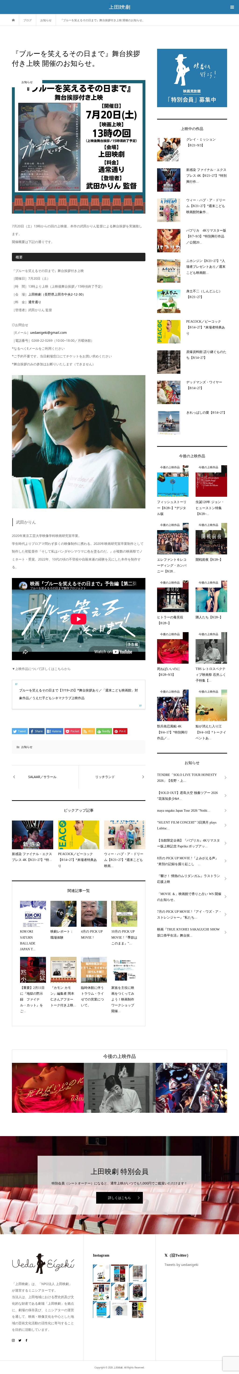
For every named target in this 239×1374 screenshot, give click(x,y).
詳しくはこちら (119, 1197)
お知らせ (26, 747)
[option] (48, 1088)
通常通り (34, 302)
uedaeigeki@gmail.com (48, 332)
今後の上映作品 (119, 1056)
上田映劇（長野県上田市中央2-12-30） (57, 294)
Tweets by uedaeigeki (181, 1264)
